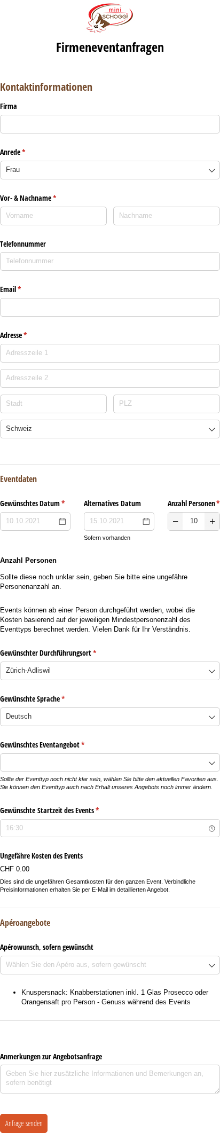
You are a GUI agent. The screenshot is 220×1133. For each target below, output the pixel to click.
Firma (8, 106)
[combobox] (110, 170)
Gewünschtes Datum (35, 503)
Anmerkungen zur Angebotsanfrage (51, 1056)
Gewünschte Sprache (49, 699)
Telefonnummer (23, 244)
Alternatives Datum (112, 503)
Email (27, 289)
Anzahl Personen (194, 503)
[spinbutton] (194, 521)
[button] (175, 521)
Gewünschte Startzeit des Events (66, 810)
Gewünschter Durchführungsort (65, 653)
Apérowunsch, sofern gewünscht (46, 947)
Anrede (29, 152)
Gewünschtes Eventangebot (59, 744)
